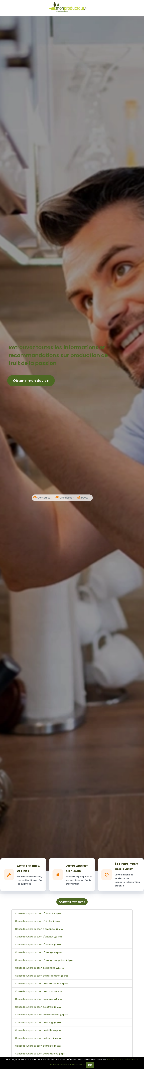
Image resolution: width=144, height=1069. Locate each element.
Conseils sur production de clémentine (41, 1014)
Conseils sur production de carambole (41, 983)
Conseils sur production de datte (38, 1030)
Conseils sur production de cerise (38, 999)
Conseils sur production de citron (38, 1007)
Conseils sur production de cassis (38, 991)
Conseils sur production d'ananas (38, 936)
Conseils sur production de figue (38, 1038)
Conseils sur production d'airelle (37, 921)
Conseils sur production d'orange (38, 952)
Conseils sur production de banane (39, 968)
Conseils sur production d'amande (39, 929)
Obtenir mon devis (30, 380)
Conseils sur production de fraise (38, 1045)
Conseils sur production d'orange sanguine (44, 960)
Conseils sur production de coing (38, 1022)
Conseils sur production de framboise (41, 1053)
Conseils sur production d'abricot (38, 913)
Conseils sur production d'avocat (38, 944)
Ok (90, 1065)
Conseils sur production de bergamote (41, 975)
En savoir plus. (115, 1059)
